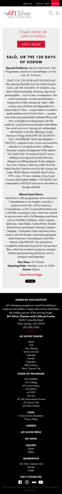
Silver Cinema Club (31, 368)
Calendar (31, 355)
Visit (31, 345)
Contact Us (31, 331)
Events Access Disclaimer (31, 415)
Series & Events (31, 351)
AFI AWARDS (31, 379)
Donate (31, 467)
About (31, 341)
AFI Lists (31, 395)
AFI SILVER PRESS (31, 432)
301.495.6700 (31, 327)
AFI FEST (31, 392)
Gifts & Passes (31, 365)
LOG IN (39, 4)
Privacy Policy (31, 419)
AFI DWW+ (31, 389)
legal (31, 412)
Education (31, 361)
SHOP (47, 4)
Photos (31, 448)
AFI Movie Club (31, 402)
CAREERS (31, 425)
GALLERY (31, 445)
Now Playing (31, 348)
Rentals (31, 358)
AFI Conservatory (31, 385)
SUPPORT (55, 4)
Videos (31, 452)
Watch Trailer (31, 44)
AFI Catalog (31, 382)
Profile (31, 470)
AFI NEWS (31, 438)
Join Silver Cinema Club (31, 463)
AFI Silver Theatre (31, 405)
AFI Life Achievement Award (31, 399)
